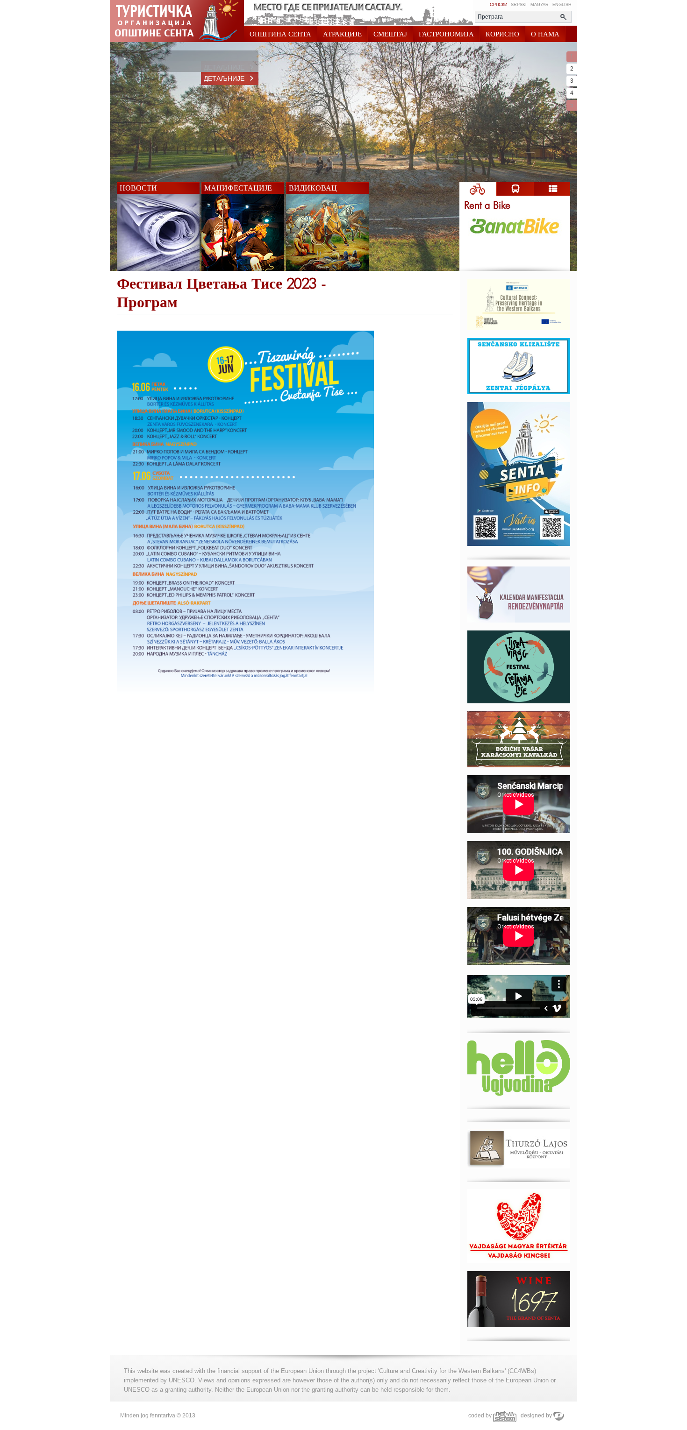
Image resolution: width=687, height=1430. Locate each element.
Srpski (519, 4)
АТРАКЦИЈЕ (342, 34)
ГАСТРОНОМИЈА (446, 34)
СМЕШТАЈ (390, 34)
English (562, 4)
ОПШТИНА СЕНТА (280, 34)
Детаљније (224, 67)
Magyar (539, 4)
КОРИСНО (502, 34)
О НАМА (545, 34)
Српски (498, 4)
